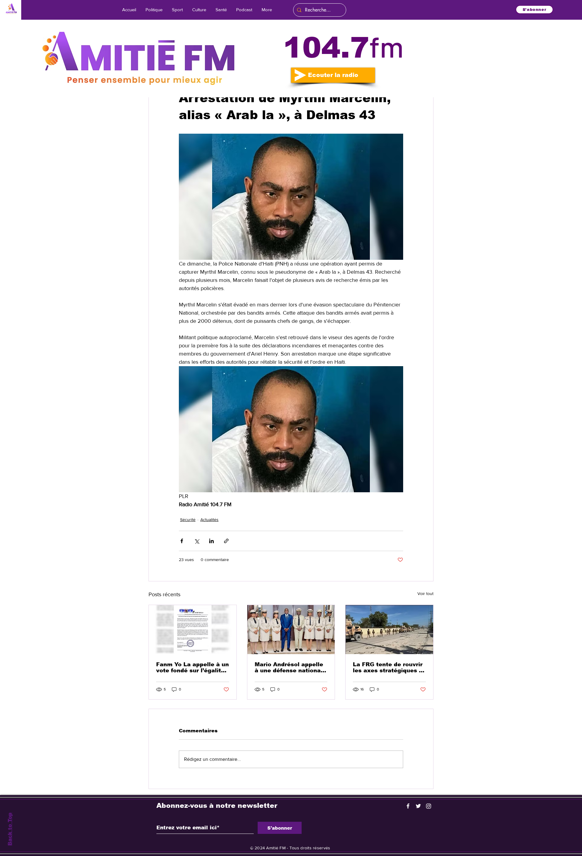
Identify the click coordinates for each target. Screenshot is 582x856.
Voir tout (425, 593)
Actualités (209, 519)
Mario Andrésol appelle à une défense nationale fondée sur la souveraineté (290, 667)
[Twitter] (418, 806)
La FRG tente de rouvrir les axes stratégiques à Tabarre (388, 667)
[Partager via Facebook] (182, 541)
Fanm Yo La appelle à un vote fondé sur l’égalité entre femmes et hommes (192, 667)
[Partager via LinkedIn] (211, 541)
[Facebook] (408, 806)
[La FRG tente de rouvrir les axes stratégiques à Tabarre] (389, 629)
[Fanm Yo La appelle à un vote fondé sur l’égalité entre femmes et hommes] (192, 629)
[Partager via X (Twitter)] (196, 541)
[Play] (300, 75)
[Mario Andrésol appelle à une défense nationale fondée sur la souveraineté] (291, 629)
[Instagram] (428, 806)
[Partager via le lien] (226, 541)
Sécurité (188, 519)
